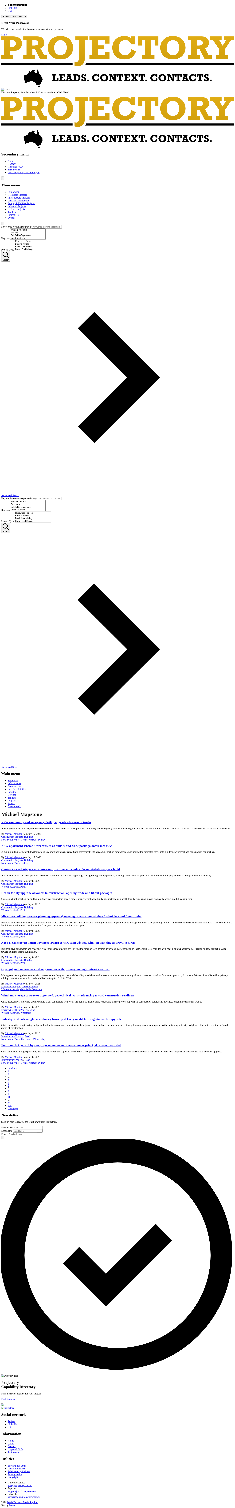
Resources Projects (17, 194)
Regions (5, 238)
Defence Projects (16, 209)
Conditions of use (16, 1468)
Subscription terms (17, 1465)
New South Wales (10, 839)
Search (6, 260)
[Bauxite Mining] (33, 244)
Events (11, 217)
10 (9, 1094)
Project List (13, 215)
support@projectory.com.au (22, 1491)
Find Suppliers (8, 1399)
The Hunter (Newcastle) (33, 1039)
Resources (13, 780)
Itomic (12, 1505)
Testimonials (14, 169)
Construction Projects (18, 200)
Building (28, 836)
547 (10, 1102)
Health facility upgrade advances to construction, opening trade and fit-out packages (56, 893)
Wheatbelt (25, 1012)
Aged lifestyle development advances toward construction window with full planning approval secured (68, 942)
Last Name (6, 1130)
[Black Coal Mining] (33, 246)
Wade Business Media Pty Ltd (22, 1502)
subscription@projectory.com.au (24, 1497)
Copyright (13, 1477)
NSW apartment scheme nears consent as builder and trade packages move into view (56, 846)
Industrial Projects (17, 206)
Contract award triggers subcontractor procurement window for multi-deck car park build (60, 869)
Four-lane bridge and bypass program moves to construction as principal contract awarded (61, 1045)
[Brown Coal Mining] (33, 249)
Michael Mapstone (14, 834)
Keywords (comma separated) (16, 226)
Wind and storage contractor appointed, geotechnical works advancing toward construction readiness (67, 995)
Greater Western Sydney (33, 839)
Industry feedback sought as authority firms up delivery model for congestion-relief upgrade (61, 1019)
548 (10, 1105)
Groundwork (14, 806)
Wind (32, 1010)
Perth (23, 886)
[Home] (117, 86)
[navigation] (117, 163)
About (11, 161)
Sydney (24, 863)
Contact (12, 163)
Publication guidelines (19, 1471)
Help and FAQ (15, 166)
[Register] (2, 1405)
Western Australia (10, 886)
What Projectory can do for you (23, 172)
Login (4, 34)
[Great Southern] (27, 238)
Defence (12, 794)
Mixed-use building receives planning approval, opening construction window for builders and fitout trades (71, 916)
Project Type (7, 249)
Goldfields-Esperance (31, 989)
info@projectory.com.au (20, 1485)
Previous (12, 1068)
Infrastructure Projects (19, 197)
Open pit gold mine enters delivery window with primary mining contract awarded (55, 969)
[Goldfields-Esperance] (27, 235)
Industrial (12, 792)
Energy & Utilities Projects (21, 203)
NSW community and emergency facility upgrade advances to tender (46, 822)
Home (11, 1440)
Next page (13, 1108)
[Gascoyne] (27, 232)
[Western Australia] (27, 230)
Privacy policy (15, 1474)
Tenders (12, 212)
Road (27, 1036)
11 (9, 1096)
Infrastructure (14, 783)
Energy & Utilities (17, 789)
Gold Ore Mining (30, 986)
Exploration (14, 192)
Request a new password (14, 16)
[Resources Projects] (33, 241)
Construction (14, 786)
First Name (6, 1127)
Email (4, 1134)
